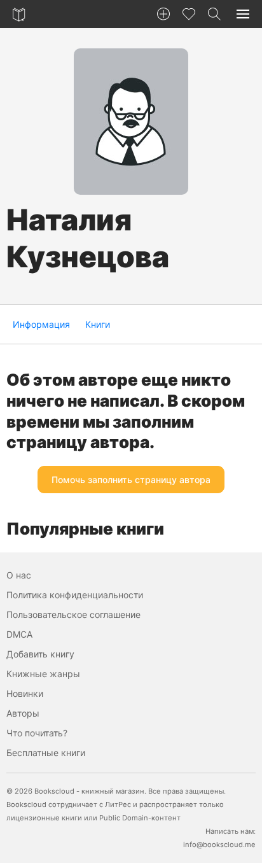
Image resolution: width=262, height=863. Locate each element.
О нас (18, 575)
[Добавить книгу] (163, 14)
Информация (41, 324)
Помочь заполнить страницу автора (131, 479)
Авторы (22, 713)
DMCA (19, 634)
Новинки (24, 693)
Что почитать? (36, 732)
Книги (97, 324)
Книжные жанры (43, 673)
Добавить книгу (40, 654)
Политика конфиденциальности (74, 594)
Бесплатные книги (45, 752)
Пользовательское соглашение (73, 614)
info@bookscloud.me (219, 844)
